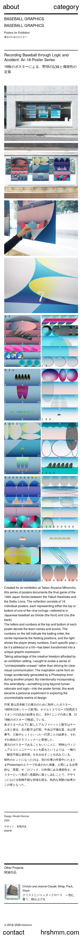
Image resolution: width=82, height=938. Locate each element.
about (11, 6)
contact (13, 931)
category (66, 6)
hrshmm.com (60, 931)
